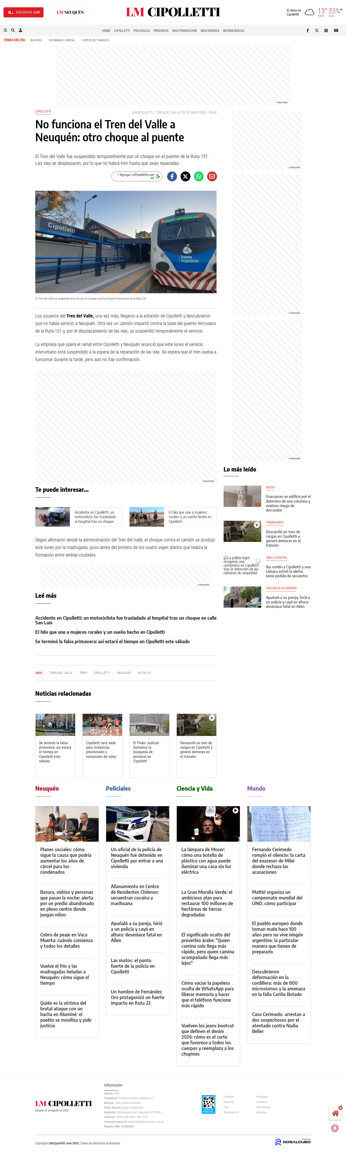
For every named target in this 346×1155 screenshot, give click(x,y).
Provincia (161, 30)
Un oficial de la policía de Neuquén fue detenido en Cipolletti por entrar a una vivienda (137, 857)
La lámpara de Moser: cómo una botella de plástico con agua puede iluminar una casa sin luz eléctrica (206, 860)
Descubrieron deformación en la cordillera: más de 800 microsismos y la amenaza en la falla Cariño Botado (278, 982)
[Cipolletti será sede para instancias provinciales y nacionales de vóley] (102, 725)
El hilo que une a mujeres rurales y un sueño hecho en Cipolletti (190, 517)
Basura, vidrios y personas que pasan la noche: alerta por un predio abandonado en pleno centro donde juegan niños (67, 903)
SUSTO (270, 487)
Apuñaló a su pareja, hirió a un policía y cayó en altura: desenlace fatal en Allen (288, 602)
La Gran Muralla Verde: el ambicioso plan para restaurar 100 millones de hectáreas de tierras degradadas (207, 903)
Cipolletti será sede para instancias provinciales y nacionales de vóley (101, 750)
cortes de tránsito (95, 40)
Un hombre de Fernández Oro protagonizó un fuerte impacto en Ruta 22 (137, 997)
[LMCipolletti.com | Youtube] (336, 30)
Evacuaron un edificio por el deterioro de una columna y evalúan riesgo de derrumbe (288, 503)
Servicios (261, 1112)
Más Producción (184, 30)
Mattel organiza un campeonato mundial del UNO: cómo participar (277, 897)
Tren (83, 673)
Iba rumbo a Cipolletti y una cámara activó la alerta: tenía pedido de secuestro (288, 571)
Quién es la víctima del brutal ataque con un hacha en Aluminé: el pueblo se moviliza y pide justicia (65, 1014)
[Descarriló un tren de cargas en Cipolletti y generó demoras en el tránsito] (196, 725)
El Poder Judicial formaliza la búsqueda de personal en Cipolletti (146, 752)
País (226, 1107)
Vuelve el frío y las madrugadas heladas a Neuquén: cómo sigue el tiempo (64, 974)
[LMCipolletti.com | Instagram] (327, 30)
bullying (36, 40)
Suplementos (231, 1112)
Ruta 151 (144, 673)
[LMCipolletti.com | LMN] (70, 12)
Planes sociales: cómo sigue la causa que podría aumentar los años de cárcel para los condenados (65, 860)
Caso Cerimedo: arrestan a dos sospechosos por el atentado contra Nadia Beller (278, 1022)
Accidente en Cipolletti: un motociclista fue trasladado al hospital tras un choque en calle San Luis (95, 519)
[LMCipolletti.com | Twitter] (318, 30)
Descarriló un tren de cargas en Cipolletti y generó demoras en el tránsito (196, 750)
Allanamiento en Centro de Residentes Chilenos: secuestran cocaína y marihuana (135, 894)
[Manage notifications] (335, 1128)
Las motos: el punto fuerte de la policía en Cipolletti (133, 965)
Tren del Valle (168, 112)
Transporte (274, 522)
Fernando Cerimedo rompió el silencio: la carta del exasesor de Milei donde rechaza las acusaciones (278, 860)
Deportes (229, 1102)
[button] (5, 30)
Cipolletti (122, 30)
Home (106, 30)
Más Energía (210, 30)
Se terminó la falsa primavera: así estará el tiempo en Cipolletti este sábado (112, 641)
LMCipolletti (142, 112)
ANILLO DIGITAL (276, 557)
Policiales (142, 30)
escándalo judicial (62, 40)
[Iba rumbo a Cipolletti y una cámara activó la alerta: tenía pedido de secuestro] (242, 566)
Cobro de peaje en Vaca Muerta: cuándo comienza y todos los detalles (66, 940)
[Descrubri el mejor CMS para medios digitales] (293, 1146)
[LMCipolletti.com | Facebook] (309, 30)
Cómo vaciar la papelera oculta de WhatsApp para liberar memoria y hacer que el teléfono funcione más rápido (207, 994)
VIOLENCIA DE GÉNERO (281, 588)
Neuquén (124, 673)
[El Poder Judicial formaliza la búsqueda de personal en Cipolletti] (149, 725)
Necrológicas (233, 30)
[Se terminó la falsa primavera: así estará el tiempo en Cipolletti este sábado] (55, 725)
